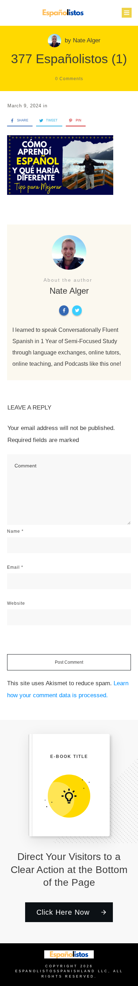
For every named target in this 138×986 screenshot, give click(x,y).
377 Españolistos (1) (69, 59)
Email (15, 567)
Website (16, 603)
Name (15, 531)
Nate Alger (86, 40)
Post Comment (69, 662)
